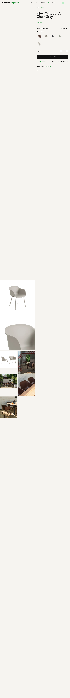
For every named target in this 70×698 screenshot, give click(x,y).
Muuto (42, 7)
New (37, 2)
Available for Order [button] (52, 56)
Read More (48, 66)
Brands (42, 2)
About (53, 2)
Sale (49, 2)
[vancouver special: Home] (10, 3)
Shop (31, 2)
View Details (64, 28)
